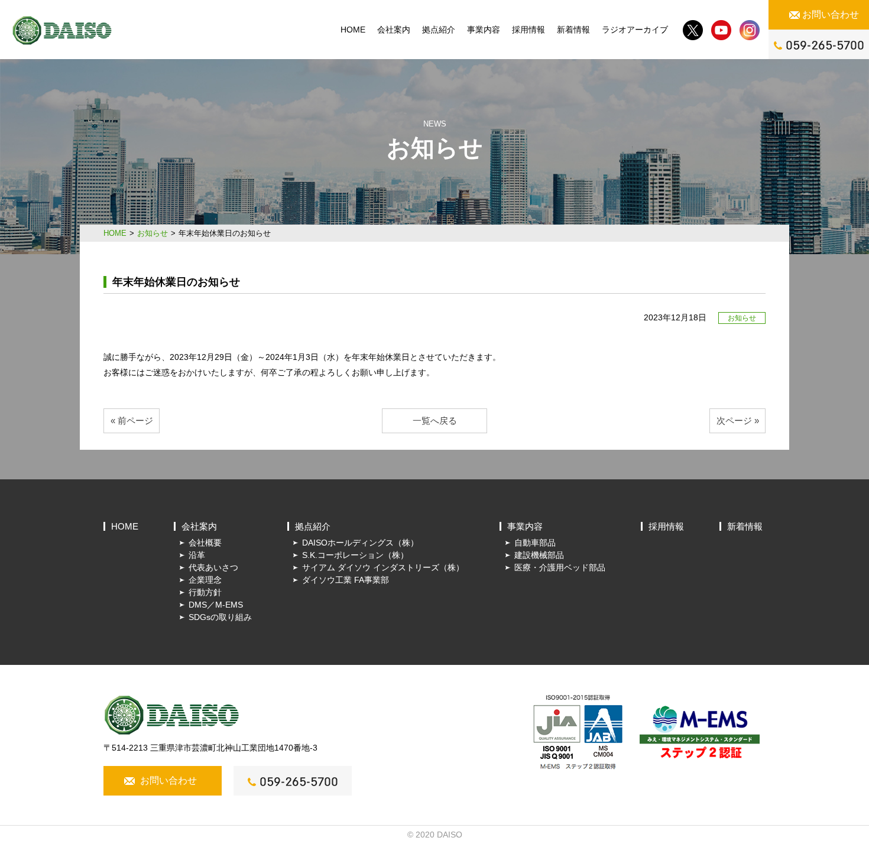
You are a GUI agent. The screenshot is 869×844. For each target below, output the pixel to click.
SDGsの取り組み (220, 617)
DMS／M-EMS (216, 604)
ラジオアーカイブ (635, 29)
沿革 (197, 555)
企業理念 (205, 580)
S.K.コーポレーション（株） (355, 555)
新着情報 (573, 29)
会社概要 (205, 542)
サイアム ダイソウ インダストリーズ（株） (383, 567)
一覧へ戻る (435, 420)
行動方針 (205, 592)
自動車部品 (535, 542)
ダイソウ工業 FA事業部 (345, 580)
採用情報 (528, 29)
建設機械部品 (539, 555)
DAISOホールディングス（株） (360, 542)
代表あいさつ (213, 567)
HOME (353, 29)
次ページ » (737, 420)
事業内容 (483, 29)
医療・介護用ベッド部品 (559, 567)
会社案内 (393, 29)
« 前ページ (132, 420)
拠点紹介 (438, 29)
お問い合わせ (830, 14)
